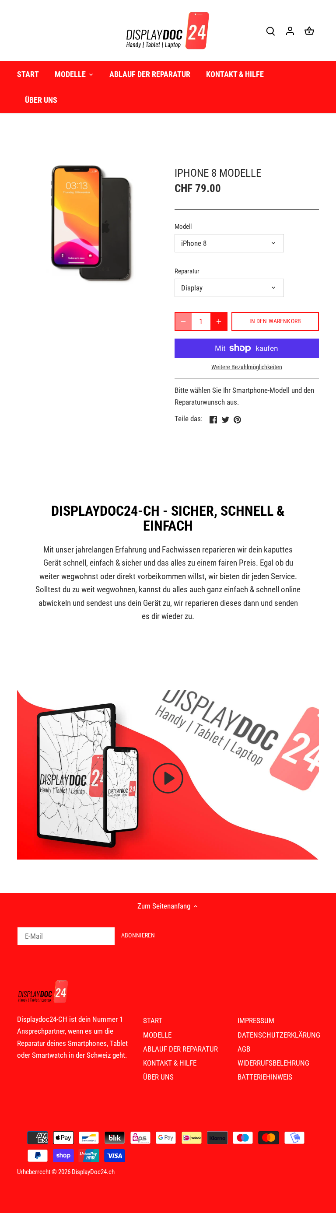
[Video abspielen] (168, 778)
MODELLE (157, 1035)
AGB (244, 1049)
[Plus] (218, 321)
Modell (183, 227)
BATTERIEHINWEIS (265, 1077)
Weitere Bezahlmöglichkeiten (246, 367)
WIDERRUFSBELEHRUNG (273, 1063)
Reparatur (187, 271)
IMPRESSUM (256, 1020)
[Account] (290, 31)
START (152, 1020)
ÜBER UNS (158, 1077)
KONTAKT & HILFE (169, 1063)
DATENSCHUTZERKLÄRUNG (279, 1035)
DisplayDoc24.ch (93, 1172)
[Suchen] (270, 31)
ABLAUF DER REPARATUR (180, 1049)
